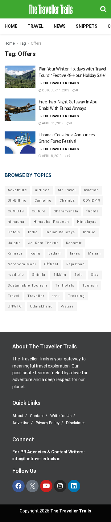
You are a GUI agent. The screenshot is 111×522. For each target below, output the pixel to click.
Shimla (38, 275)
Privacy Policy (48, 422)
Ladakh (55, 253)
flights (92, 211)
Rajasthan (75, 264)
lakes (75, 253)
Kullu (35, 253)
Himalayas (87, 222)
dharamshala (66, 211)
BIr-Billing (17, 201)
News (60, 26)
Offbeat (51, 264)
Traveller (35, 296)
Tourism (90, 285)
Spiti (78, 275)
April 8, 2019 (51, 156)
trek (56, 296)
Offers (36, 43)
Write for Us (61, 415)
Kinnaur (15, 253)
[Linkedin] (74, 486)
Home (11, 26)
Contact (37, 415)
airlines (42, 190)
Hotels (14, 232)
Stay (95, 275)
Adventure (17, 190)
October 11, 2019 (55, 90)
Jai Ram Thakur (43, 243)
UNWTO (15, 306)
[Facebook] (18, 486)
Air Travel (67, 190)
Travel (35, 26)
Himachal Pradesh (51, 222)
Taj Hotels (64, 285)
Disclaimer (75, 422)
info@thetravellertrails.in (36, 458)
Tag (23, 43)
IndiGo (89, 232)
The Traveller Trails (61, 83)
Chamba (67, 201)
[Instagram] (60, 486)
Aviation (91, 190)
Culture (39, 211)
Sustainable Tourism (27, 285)
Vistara (67, 306)
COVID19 (16, 211)
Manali (94, 253)
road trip (16, 275)
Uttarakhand (41, 306)
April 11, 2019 (52, 123)
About (17, 415)
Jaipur (14, 243)
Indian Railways (60, 232)
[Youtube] (46, 486)
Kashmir (74, 243)
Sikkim (59, 275)
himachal (17, 222)
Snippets (86, 26)
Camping (43, 201)
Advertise (20, 422)
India (33, 232)
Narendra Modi (22, 264)
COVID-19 (91, 201)
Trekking (76, 296)
